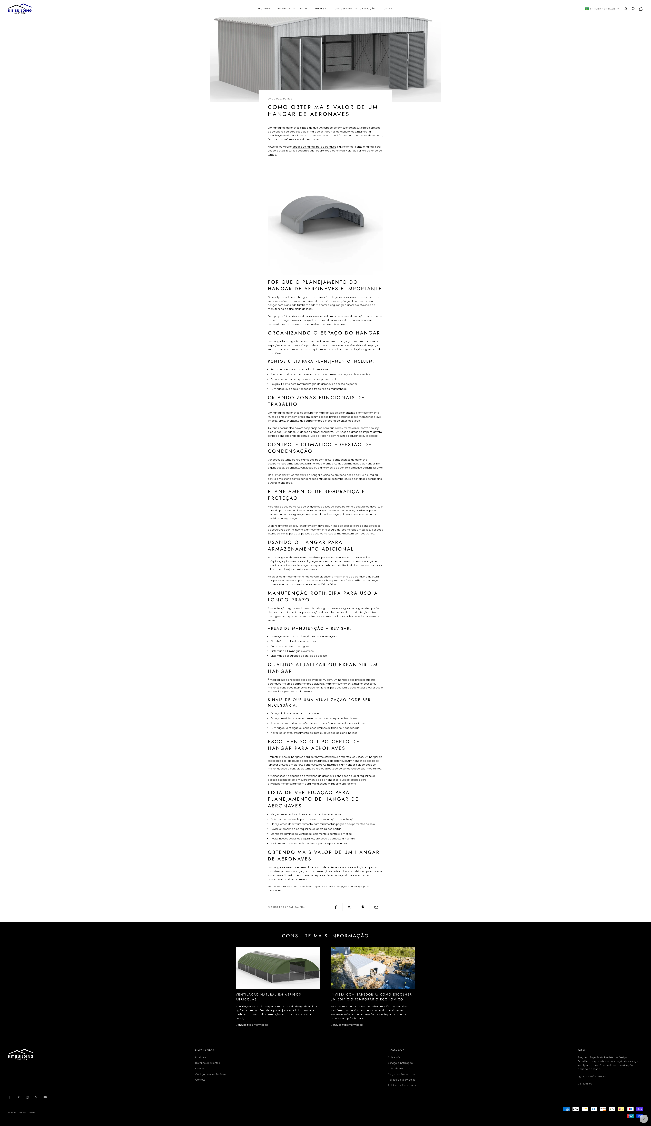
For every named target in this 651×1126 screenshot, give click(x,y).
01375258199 (585, 1083)
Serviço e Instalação (400, 1063)
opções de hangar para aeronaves (314, 146)
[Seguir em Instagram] (27, 1097)
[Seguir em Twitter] (18, 1097)
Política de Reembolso (402, 1079)
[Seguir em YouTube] (45, 1097)
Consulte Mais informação (252, 1025)
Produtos (264, 8)
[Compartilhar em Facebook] (335, 907)
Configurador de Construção (354, 8)
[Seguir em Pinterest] (36, 1097)
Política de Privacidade (402, 1085)
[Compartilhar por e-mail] (376, 907)
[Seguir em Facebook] (10, 1097)
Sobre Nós (394, 1057)
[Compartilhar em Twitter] (349, 907)
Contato (387, 8)
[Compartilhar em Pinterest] (363, 907)
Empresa (320, 8)
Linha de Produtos (399, 1068)
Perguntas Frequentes (401, 1074)
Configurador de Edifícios (210, 1074)
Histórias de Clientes (293, 8)
